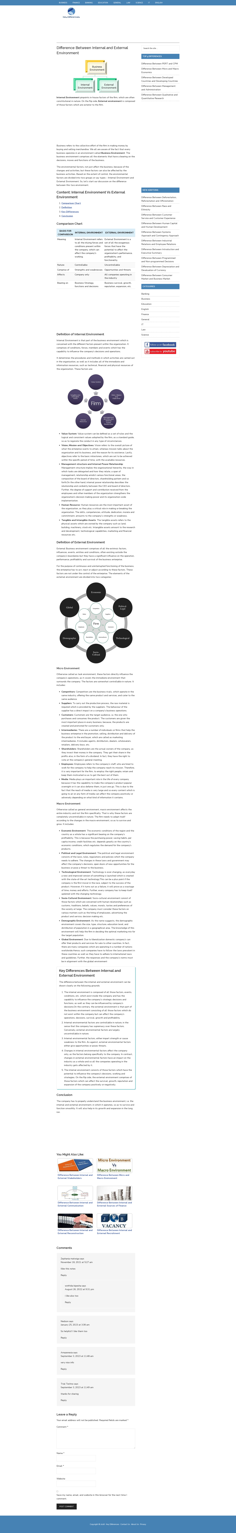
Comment (62, 1426)
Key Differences (71, 12)
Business (145, 298)
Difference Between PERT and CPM (159, 63)
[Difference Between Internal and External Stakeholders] (75, 1165)
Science (145, 334)
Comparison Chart (71, 203)
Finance (145, 314)
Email (60, 1466)
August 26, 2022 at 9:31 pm (79, 1289)
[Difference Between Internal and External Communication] (75, 1192)
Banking (145, 293)
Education (146, 304)
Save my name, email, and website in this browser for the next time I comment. (92, 1496)
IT (142, 324)
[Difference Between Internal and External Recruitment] (114, 1220)
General (145, 319)
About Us (135, 1524)
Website (61, 1478)
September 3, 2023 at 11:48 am (77, 1356)
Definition (66, 207)
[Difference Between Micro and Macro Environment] (114, 1165)
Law (143, 329)
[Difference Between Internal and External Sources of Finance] (114, 1192)
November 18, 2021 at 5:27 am (77, 1262)
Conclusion (67, 216)
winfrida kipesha (73, 1285)
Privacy (143, 1524)
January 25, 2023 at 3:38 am (75, 1324)
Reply (64, 1275)
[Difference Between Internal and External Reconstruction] (75, 1220)
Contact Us (125, 1524)
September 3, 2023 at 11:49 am (77, 1387)
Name (60, 1453)
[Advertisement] (131, 24)
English (145, 309)
